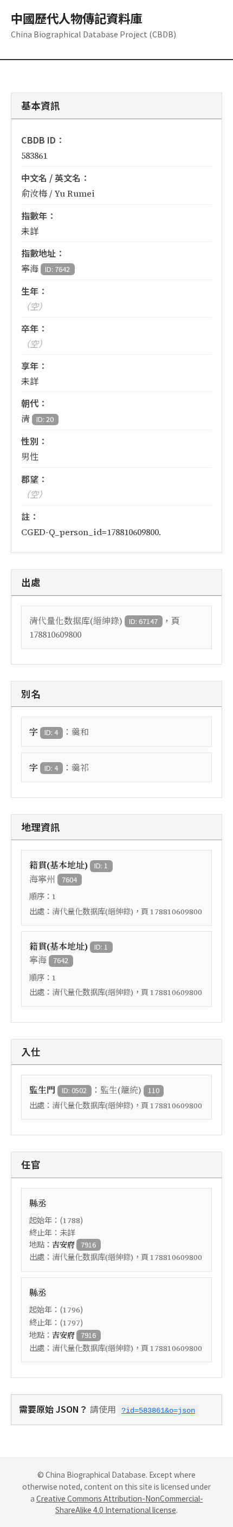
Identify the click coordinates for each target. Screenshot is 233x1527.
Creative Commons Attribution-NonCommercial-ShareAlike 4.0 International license (119, 1504)
